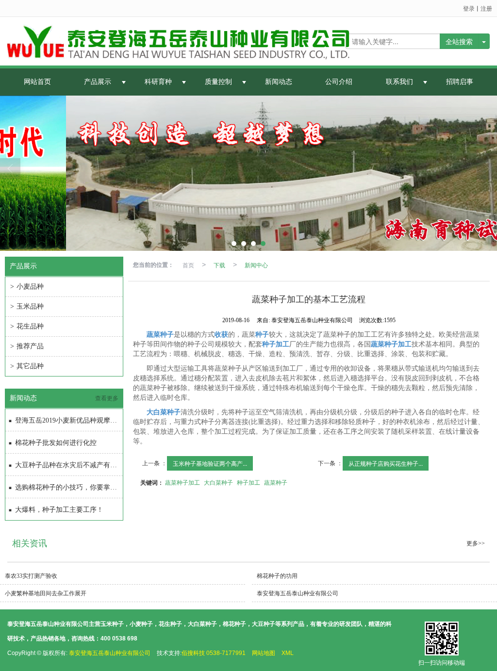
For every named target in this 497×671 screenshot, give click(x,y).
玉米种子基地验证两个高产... (210, 463)
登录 (469, 8)
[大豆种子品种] (248, 173)
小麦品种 (27, 286)
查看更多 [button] (106, 398)
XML (288, 653)
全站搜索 (459, 41)
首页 (188, 265)
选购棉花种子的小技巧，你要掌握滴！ (69, 487)
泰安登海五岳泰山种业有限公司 (297, 593)
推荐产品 (27, 346)
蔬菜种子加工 (182, 482)
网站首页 (37, 81)
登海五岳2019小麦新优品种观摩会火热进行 (69, 420)
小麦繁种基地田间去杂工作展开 (45, 593)
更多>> (475, 543)
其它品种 (27, 366)
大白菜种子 (218, 482)
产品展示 (97, 81)
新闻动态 (278, 81)
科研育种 (158, 81)
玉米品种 (27, 306)
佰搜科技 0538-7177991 (214, 653)
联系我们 (399, 81)
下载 (219, 265)
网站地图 (263, 653)
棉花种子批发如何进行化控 (56, 442)
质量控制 (218, 81)
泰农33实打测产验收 (31, 576)
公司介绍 (338, 81)
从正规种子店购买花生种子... (385, 463)
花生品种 (27, 326)
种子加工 (248, 482)
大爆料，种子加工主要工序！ (59, 509)
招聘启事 (459, 81)
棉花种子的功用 (277, 576)
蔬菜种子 (275, 482)
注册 (486, 8)
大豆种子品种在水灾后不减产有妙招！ (69, 465)
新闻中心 (256, 265)
